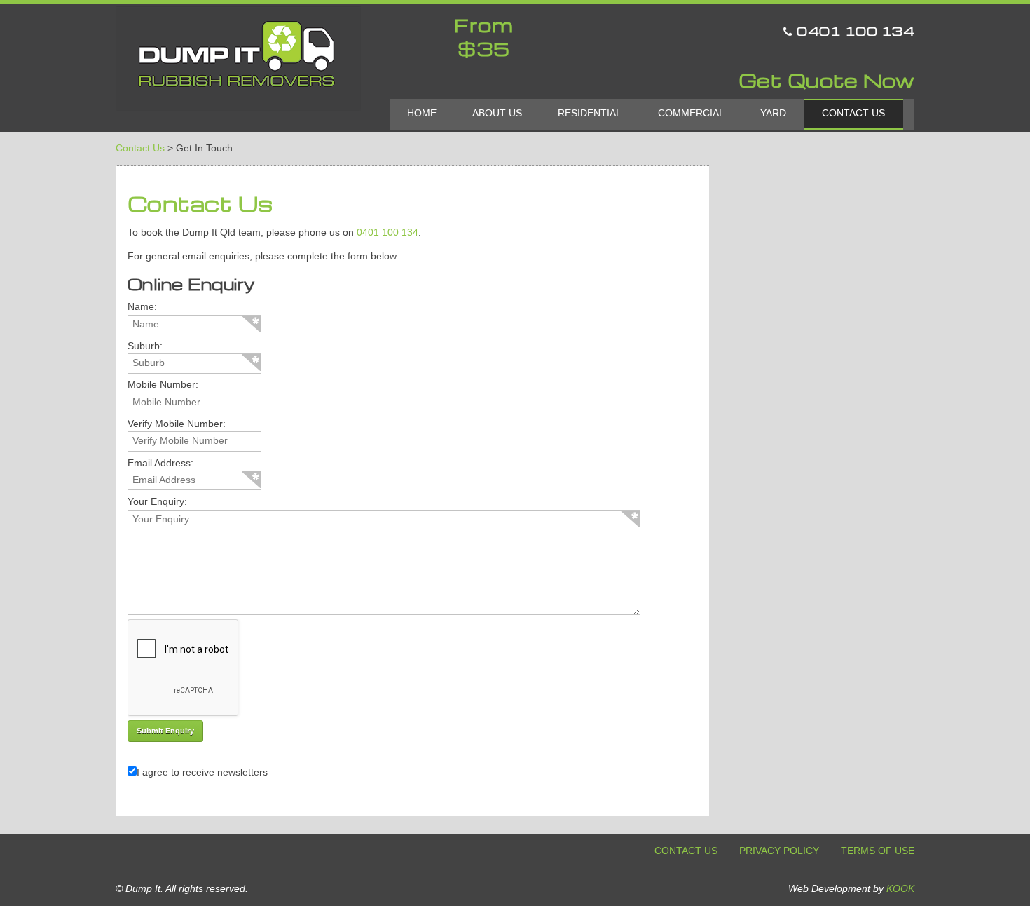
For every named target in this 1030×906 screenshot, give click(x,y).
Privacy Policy (779, 851)
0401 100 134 (853, 31)
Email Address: (160, 463)
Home (422, 113)
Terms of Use (877, 851)
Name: (142, 307)
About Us (497, 113)
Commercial (691, 113)
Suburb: (145, 346)
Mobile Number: (163, 384)
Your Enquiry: (157, 501)
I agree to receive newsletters (202, 772)
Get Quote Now (827, 81)
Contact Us (853, 113)
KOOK (900, 889)
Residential (590, 113)
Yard (773, 113)
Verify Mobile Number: (177, 424)
